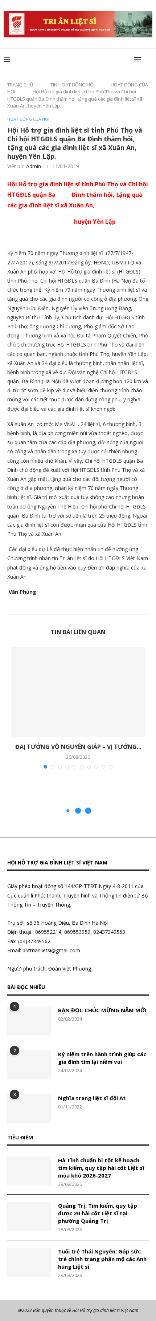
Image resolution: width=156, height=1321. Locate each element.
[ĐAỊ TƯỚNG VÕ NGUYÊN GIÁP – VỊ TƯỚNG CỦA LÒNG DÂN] (78, 692)
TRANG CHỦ (20, 84)
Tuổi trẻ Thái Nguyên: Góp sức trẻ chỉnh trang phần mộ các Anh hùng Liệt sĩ (102, 1259)
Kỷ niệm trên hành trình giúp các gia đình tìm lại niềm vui (102, 1057)
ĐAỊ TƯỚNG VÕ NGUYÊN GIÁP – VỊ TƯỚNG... (78, 747)
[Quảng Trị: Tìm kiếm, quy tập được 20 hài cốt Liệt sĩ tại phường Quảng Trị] (29, 1216)
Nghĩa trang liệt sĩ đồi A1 (92, 1098)
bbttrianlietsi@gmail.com (51, 950)
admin (33, 166)
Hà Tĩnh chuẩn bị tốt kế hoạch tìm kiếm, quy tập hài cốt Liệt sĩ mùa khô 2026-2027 (101, 1167)
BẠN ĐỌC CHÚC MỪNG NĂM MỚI (102, 1010)
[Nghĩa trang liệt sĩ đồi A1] (29, 1108)
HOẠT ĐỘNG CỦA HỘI (28, 119)
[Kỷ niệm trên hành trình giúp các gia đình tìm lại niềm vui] (29, 1064)
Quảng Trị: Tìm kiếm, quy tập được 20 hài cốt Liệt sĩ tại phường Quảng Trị (97, 1213)
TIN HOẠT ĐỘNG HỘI (72, 84)
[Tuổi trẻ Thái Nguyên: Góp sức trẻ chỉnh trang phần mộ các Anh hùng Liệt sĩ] (29, 1262)
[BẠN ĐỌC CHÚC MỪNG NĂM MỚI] (29, 1021)
